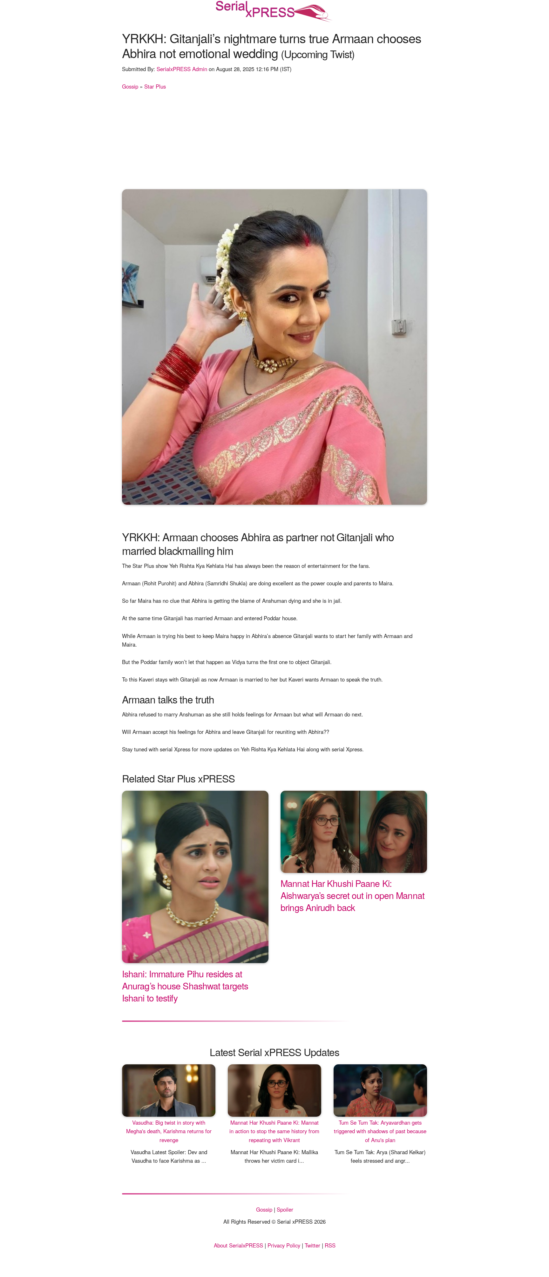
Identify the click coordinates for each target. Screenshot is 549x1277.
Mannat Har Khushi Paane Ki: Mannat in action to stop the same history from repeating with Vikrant (274, 1131)
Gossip (130, 86)
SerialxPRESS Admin (182, 69)
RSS (330, 1245)
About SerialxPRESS (238, 1245)
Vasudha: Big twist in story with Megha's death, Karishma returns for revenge (169, 1131)
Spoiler (285, 1209)
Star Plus (155, 86)
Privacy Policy (284, 1245)
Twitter (312, 1245)
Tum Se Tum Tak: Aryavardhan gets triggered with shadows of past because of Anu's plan (380, 1131)
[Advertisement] (274, 138)
